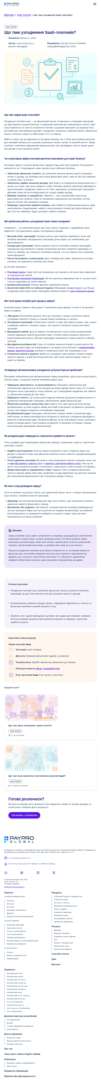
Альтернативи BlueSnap (16, 999)
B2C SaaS (10, 904)
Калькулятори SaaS (61, 946)
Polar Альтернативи (14, 1011)
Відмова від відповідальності (20, 1076)
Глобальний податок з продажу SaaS (68, 896)
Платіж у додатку (60, 909)
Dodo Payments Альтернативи (18, 1008)
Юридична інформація (16, 1071)
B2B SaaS (10, 901)
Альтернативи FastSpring (16, 983)
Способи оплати (60, 954)
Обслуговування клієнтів (63, 919)
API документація (13, 1020)
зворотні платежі (24, 350)
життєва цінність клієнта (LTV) (25, 463)
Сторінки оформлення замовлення (20, 1026)
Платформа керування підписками (25, 278)
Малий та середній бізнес (16, 955)
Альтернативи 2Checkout (16, 980)
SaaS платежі (24, 15)
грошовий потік (51, 668)
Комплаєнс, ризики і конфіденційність (21, 1063)
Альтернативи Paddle (15, 977)
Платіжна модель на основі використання (22, 941)
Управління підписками (15, 925)
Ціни (54, 959)
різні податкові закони (82, 291)
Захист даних (12, 1066)
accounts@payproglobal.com (19, 858)
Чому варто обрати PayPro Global (22, 1054)
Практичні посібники (61, 933)
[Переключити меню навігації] (95, 4)
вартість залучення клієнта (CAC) (63, 463)
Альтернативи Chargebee (16, 989)
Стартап (10, 952)
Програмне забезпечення (16, 910)
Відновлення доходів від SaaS (65, 906)
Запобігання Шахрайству (63, 922)
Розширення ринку (61, 915)
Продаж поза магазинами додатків (20, 916)
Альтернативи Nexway (15, 1005)
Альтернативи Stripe (14, 973)
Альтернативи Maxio (14, 992)
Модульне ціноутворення (16, 944)
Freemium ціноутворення (16, 931)
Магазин (56, 964)
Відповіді (9, 15)
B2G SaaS (10, 907)
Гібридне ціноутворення (16, 938)
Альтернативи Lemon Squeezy (18, 996)
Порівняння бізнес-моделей (64, 936)
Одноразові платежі (14, 928)
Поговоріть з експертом (24, 815)
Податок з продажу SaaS (63, 943)
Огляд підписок (12, 1029)
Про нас (8, 1049)
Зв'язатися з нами (14, 1038)
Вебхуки (10, 1023)
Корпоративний (12, 959)
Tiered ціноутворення (15, 934)
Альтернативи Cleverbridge (17, 986)
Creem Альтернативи (15, 1002)
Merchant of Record (61, 903)
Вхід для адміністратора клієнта (19, 1041)
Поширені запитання (15, 1044)
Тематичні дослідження (63, 949)
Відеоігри (10, 913)
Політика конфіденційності (14, 887)
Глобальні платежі (61, 900)
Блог (55, 940)
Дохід (39, 668)
